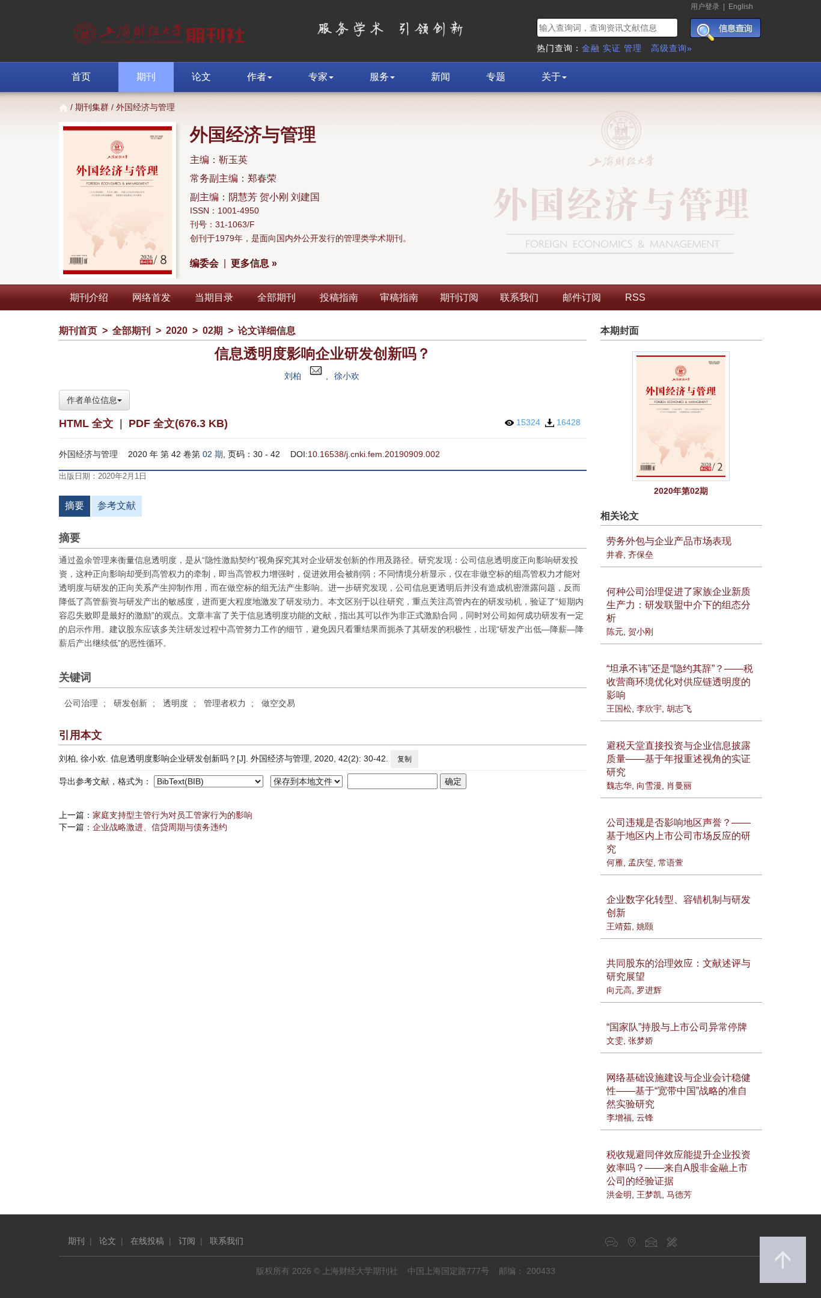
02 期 (213, 454)
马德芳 (679, 1194)
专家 (318, 77)
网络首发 (151, 297)
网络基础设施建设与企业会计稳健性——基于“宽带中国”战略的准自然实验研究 (678, 1090)
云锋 (644, 1117)
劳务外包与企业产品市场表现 (668, 541)
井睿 (614, 554)
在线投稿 (147, 1241)
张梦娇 (640, 1040)
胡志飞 (679, 708)
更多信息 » (254, 263)
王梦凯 (649, 1194)
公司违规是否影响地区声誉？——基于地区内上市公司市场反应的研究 (678, 835)
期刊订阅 (459, 297)
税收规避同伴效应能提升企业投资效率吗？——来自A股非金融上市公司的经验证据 (678, 1167)
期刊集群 (92, 107)
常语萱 (670, 862)
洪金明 (619, 1194)
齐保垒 (640, 554)
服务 (379, 77)
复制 (404, 759)
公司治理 (81, 703)
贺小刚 (640, 631)
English (740, 6)
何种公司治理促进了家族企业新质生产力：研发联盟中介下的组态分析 (678, 604)
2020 (177, 330)
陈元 (614, 631)
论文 (201, 77)
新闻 (440, 77)
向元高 (619, 990)
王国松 (619, 708)
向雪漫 (649, 785)
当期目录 (214, 297)
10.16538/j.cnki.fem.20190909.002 (374, 454)
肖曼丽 (679, 785)
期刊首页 (78, 330)
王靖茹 (619, 926)
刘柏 (292, 376)
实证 (612, 48)
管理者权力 (225, 703)
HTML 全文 (86, 423)
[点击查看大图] (681, 416)
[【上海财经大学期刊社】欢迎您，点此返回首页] (161, 30)
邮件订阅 (582, 297)
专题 (495, 77)
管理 (633, 48)
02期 (213, 330)
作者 (256, 77)
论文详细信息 (267, 330)
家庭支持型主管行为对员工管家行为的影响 (172, 815)
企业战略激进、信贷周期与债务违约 (160, 827)
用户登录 (705, 6)
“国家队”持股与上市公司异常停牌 (676, 1027)
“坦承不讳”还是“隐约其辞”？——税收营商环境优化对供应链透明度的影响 (679, 681)
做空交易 (278, 703)
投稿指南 (339, 297)
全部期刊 (276, 297)
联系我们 (519, 297)
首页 (81, 77)
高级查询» (671, 48)
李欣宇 (649, 708)
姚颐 (644, 926)
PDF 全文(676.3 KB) (178, 423)
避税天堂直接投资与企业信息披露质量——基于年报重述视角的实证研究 (678, 758)
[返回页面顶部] (783, 1260)
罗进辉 (649, 990)
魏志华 (619, 785)
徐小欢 (346, 376)
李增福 (619, 1117)
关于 (551, 77)
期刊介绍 (89, 297)
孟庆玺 (640, 862)
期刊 (146, 77)
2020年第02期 (681, 491)
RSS (635, 297)
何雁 (614, 862)
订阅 (187, 1241)
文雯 (614, 1040)
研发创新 (130, 703)
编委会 (204, 263)
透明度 (175, 703)
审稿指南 (399, 297)
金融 (591, 48)
